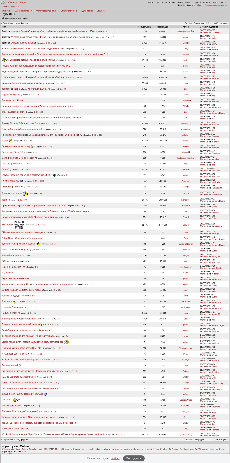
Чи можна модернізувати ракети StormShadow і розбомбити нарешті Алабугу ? (42, 117)
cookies (115, 458)
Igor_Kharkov (186, 267)
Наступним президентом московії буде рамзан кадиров (30, 388)
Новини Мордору (11, 181)
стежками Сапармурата (14, 307)
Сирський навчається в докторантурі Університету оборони (32, 106)
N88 (62, 449)
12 (82, 49)
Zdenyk (185, 135)
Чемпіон (206, 2)
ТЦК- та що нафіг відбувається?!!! (19, 377)
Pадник (186, 169)
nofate (97, 449)
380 (27, 170)
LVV (213, 337)
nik (186, 211)
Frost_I (186, 217)
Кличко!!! (6, 255)
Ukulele (186, 95)
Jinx (213, 320)
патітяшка (216, 107)
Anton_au (186, 359)
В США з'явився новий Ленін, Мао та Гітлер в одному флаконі (33, 48)
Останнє (204, 32)
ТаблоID (188, 2)
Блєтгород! (7, 224)
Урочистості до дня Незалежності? (19, 295)
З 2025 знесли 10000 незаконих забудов (22, 394)
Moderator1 (186, 123)
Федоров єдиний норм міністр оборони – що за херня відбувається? (36, 71)
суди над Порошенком (13, 112)
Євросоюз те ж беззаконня (15, 278)
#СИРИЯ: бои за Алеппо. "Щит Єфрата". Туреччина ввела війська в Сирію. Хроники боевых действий (53, 434)
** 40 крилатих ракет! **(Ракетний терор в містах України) (31, 77)
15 (59, 348)
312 (73, 60)
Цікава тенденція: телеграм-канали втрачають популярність (33, 342)
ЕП (158, 2)
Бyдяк (214, 251)
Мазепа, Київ (217, 384)
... (211, 23)
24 (37, 187)
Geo (186, 232)
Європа (198, 2)
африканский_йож (186, 31)
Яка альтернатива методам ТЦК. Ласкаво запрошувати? (30, 371)
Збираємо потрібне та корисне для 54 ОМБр (32, 60)
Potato (185, 146)
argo (186, 336)
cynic (214, 395)
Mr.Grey (215, 343)
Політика (151, 2)
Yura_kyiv (216, 256)
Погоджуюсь (133, 458)
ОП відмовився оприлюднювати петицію (22, 232)
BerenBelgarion (35, 449)
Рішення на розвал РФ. (13, 267)
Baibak (25, 449)
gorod (185, 37)
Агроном (186, 181)
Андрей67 (216, 274)
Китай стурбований (11, 405)
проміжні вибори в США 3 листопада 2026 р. (24, 89)
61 (83, 206)
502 (63, 83)
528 (123, 434)
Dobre (214, 285)
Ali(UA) (215, 50)
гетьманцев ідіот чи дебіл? (15, 354)
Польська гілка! (9, 313)
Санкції (5, 169)
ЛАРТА (198, 449)
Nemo (185, 273)
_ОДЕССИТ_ (186, 434)
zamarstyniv (217, 389)
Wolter (185, 284)
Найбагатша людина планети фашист (21, 359)
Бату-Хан (185, 301)
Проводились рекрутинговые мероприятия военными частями (33, 205)
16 (59, 290)
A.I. (185, 118)
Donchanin (216, 153)
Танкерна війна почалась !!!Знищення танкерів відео (28, 417)
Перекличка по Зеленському (16, 146)
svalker (105, 449)
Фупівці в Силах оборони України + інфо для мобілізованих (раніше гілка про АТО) (53, 31)
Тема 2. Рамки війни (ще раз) (16, 249)
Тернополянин (185, 348)
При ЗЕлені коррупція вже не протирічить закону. (27, 330)
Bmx (186, 296)
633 (54, 123)
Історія (172, 2)
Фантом (215, 101)
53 (112, 31)
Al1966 (5, 449)
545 (43, 225)
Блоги (164, 2)
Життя (180, 2)
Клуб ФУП (15, 7)
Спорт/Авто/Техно (69, 11)
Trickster (216, 32)
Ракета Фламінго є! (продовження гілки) (22, 129)
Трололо (215, 430)
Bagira (18, 449)
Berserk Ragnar (219, 113)
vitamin (120, 449)
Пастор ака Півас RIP (12, 152)
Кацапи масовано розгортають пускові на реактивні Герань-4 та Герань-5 (39, 423)
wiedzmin (216, 182)
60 (35, 313)
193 (41, 181)
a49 (185, 77)
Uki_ (186, 48)
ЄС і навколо (8, 261)
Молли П (186, 152)
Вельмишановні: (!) (11, 365)
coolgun (68, 449)
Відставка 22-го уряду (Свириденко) (20, 411)
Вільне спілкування (23, 11)
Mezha (215, 2)
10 (60, 129)
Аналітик (215, 142)
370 (25, 200)
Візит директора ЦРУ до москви (18, 158)
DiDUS (186, 225)
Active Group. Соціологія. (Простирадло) (22, 238)
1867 (79, 77)
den (213, 130)
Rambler (215, 136)
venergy (215, 78)
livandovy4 (185, 200)
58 (89, 72)
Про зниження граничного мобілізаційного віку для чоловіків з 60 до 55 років (41, 135)
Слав (185, 72)
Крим (4, 200)
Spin (186, 319)
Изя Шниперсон (187, 449)
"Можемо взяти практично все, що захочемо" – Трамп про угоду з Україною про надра (45, 211)
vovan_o (128, 449)
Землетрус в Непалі (12, 193)
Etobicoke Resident (185, 158)
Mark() (186, 43)
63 (54, 43)
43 (28, 256)
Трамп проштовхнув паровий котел (20, 324)
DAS (45, 449)
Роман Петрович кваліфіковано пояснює (22, 382)
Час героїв (7, 399)
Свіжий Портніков (11, 186)
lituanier (76, 449)
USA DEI (6, 163)
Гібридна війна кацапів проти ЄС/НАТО (22, 348)
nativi (214, 38)
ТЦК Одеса (7, 272)
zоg (213, 67)
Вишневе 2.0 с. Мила (12, 100)
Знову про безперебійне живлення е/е (21, 318)
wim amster (138, 449)
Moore (185, 141)
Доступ (223, 2)
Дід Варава (217, 226)
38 (65, 89)
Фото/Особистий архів (46, 11)
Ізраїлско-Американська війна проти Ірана (23, 83)
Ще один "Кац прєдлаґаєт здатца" (19, 243)
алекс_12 (216, 314)
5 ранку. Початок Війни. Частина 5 (19, 123)
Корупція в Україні (11, 94)
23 (28, 164)
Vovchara (216, 170)
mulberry (84, 449)
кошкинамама (208, 449)
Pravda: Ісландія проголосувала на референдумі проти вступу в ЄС (36, 66)
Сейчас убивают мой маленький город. (21, 290)
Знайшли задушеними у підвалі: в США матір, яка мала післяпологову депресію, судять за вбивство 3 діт (55, 54)
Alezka (186, 193)
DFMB (214, 44)
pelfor (185, 66)
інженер (215, 435)
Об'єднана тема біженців (23, 43)
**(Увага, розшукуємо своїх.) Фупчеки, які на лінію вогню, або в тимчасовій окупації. (53, 37)
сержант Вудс (218, 325)
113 (59, 319)
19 (100, 135)
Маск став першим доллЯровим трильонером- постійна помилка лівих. (38, 284)
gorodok (215, 159)
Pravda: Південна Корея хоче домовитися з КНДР (27, 175)
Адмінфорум (87, 11)
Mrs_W (186, 255)
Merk (57, 449)
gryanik (186, 354)
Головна (5, 7)
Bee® (214, 366)
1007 (31, 141)
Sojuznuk (216, 124)
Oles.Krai (186, 250)
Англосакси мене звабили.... (16, 428)
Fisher (214, 218)
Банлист (100, 11)
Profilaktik (185, 206)
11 (112, 37)
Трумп (5, 140)
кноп (186, 83)
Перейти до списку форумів (15, 23)
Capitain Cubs (186, 400)
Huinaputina (186, 100)
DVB (214, 378)
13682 (215, 23)
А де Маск (7, 301)
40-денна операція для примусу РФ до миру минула (28, 336)
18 (38, 95)
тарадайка (185, 129)
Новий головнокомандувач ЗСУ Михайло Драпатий (28, 217)
